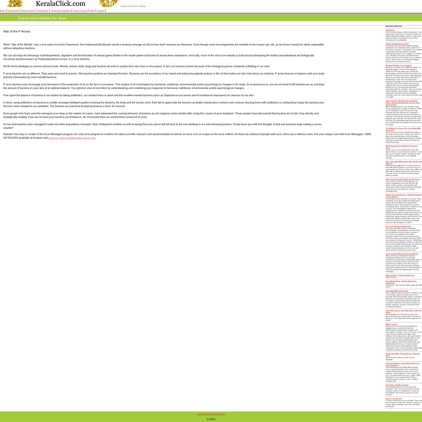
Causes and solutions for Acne (42, 17)
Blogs (2, 11)
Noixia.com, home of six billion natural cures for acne (71, 138)
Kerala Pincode (80, 11)
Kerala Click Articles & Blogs (133, 6)
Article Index (13, 11)
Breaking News (28, 11)
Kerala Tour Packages (61, 11)
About (92, 11)
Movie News (42, 11)
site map (208, 414)
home (199, 414)
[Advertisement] (62, 23)
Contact (100, 11)
